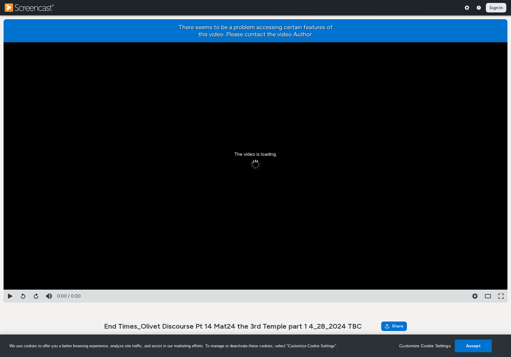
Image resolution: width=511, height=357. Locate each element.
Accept (473, 345)
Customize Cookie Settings (425, 345)
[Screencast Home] (33, 8)
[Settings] (467, 7)
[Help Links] (478, 7)
